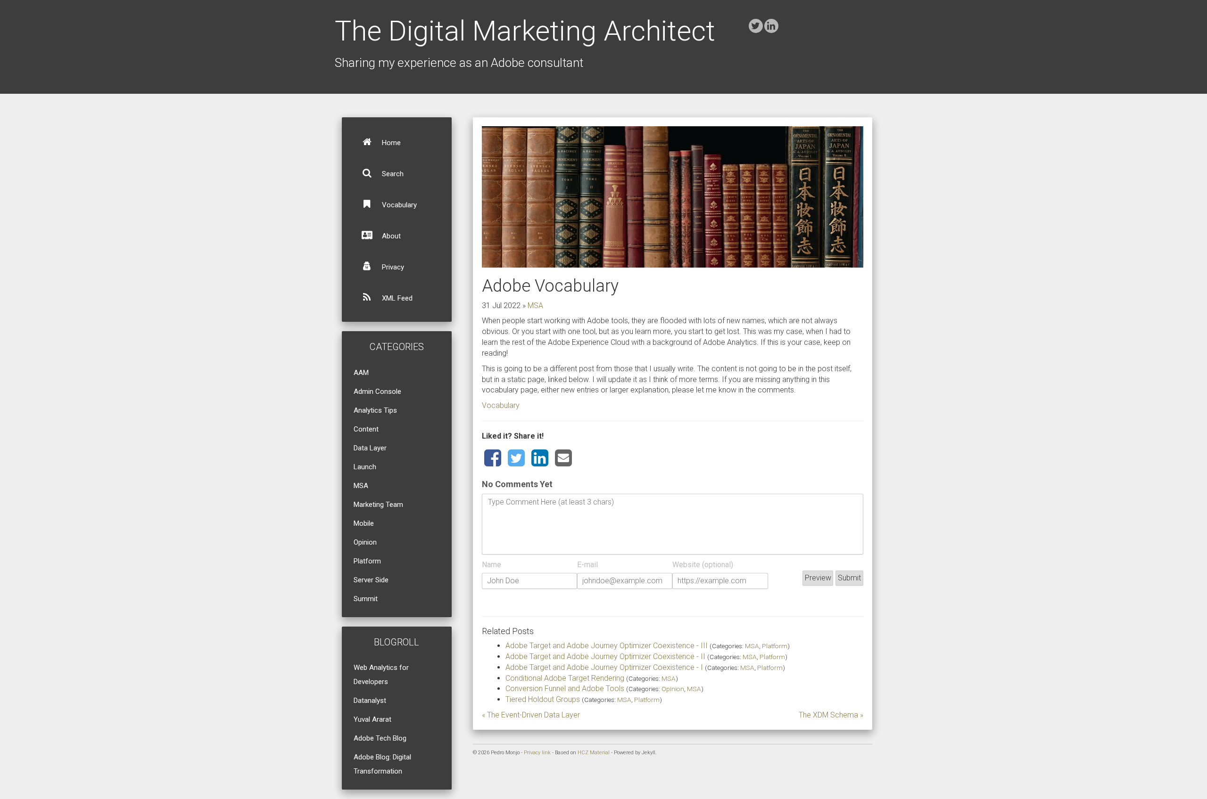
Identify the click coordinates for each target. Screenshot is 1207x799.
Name (491, 564)
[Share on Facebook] (492, 458)
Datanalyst (370, 700)
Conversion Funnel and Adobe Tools (564, 688)
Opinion (365, 542)
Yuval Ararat (372, 719)
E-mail (587, 564)
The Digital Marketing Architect (525, 31)
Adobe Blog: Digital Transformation (382, 764)
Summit (366, 599)
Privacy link (537, 753)
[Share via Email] (563, 458)
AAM (361, 372)
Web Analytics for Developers (381, 674)
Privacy (392, 267)
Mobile (364, 523)
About (390, 236)
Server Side (371, 580)
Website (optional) (702, 564)
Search (392, 174)
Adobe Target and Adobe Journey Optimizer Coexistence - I (604, 667)
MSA (361, 485)
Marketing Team (378, 504)
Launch (365, 467)
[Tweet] (516, 458)
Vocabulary (398, 205)
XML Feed (396, 298)
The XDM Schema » (831, 714)
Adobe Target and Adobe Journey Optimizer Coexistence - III (606, 645)
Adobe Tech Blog (380, 738)
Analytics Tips (375, 410)
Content (366, 429)
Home (390, 143)
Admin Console (377, 391)
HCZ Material (594, 753)
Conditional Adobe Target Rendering (564, 678)
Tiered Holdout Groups (542, 699)
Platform (367, 561)
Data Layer (370, 448)
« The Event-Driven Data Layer (531, 714)
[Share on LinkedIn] (539, 458)
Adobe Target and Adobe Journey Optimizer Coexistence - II (605, 656)
